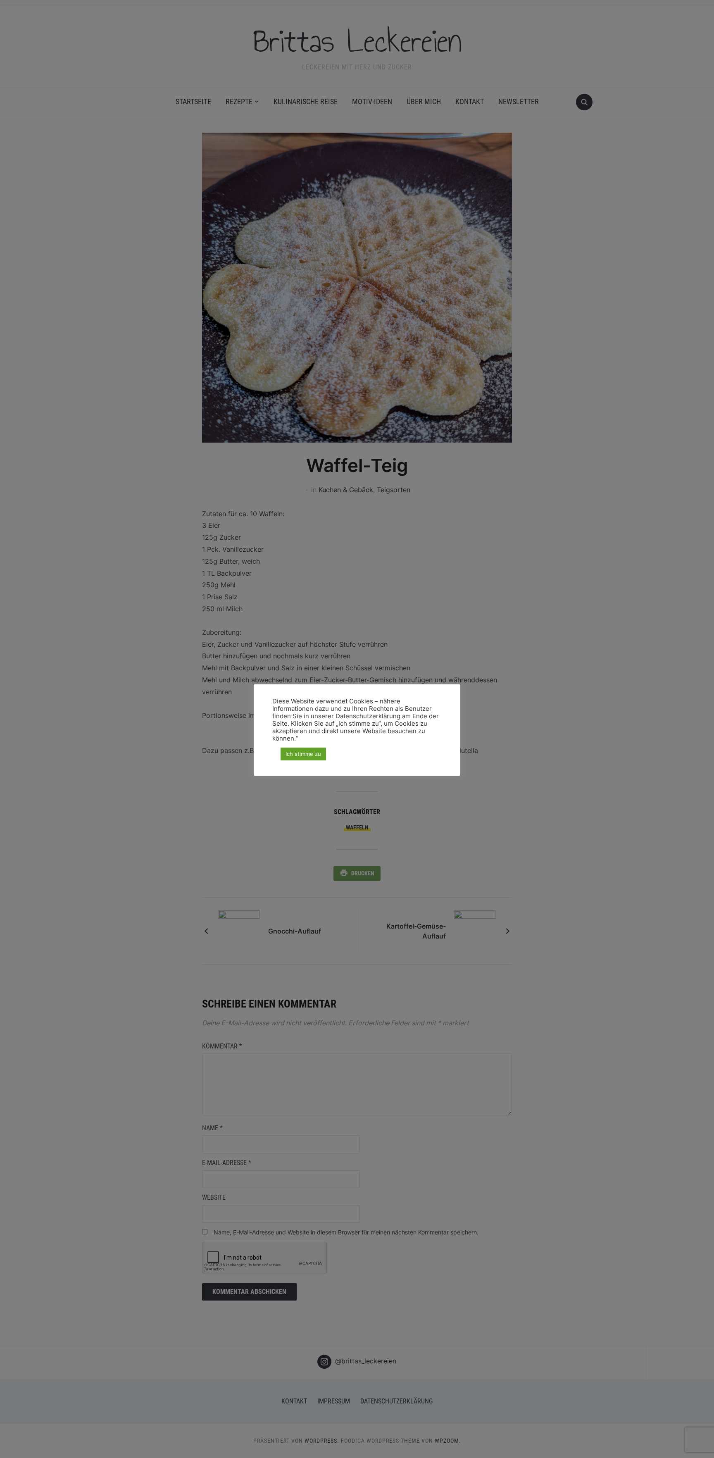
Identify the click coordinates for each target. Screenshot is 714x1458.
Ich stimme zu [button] (303, 753)
